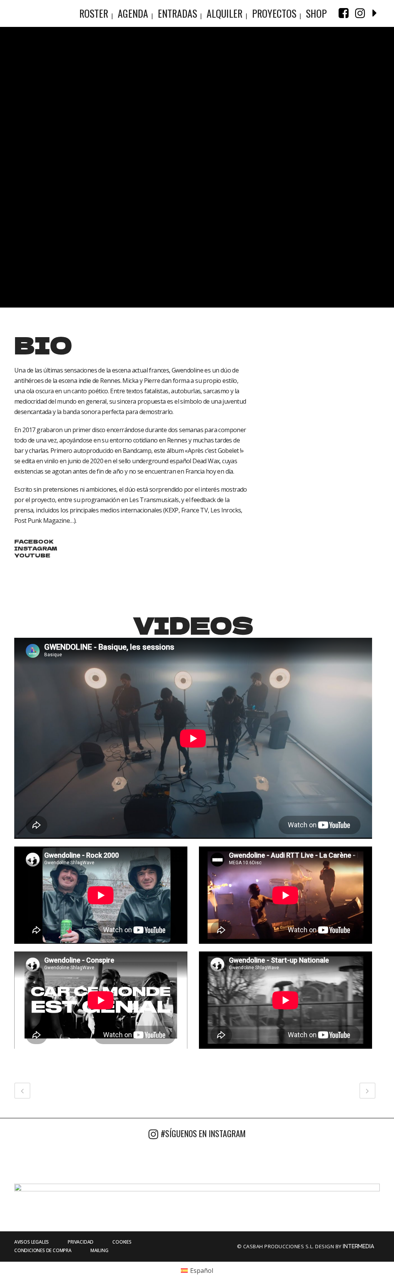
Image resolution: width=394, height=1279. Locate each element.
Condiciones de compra (43, 1250)
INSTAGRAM (35, 548)
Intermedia (359, 1246)
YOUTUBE (32, 555)
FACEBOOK (33, 541)
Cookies (122, 1242)
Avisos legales (31, 1242)
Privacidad (80, 1242)
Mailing (99, 1250)
